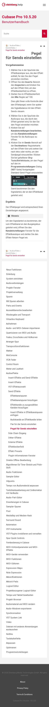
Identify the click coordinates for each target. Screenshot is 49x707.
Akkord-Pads (12, 581)
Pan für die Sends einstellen (23, 424)
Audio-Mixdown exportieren (18, 608)
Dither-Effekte (14, 437)
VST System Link (14, 617)
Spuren (9, 296)
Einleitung (10, 274)
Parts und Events (14, 305)
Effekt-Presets (15, 451)
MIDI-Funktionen (13, 559)
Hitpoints (10, 481)
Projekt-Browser (13, 599)
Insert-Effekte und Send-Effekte (23, 377)
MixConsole (11, 355)
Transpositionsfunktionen (17, 346)
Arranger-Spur (12, 341)
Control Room (12, 364)
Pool (8, 511)
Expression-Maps (14, 568)
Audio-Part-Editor (14, 497)
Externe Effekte (15, 442)
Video (8, 622)
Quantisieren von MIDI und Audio (21, 333)
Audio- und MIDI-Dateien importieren (23, 328)
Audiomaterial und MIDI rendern (20, 604)
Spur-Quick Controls (15, 538)
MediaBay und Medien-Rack (19, 515)
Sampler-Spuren (13, 506)
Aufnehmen (11, 324)
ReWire (9, 634)
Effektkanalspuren (18, 396)
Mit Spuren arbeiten (15, 301)
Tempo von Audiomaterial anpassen (22, 485)
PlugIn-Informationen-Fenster (21, 455)
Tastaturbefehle (13, 638)
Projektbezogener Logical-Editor (21, 590)
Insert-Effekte (14, 382)
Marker (9, 351)
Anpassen (10, 643)
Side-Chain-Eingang (17, 433)
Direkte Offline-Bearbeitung (18, 460)
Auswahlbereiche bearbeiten (19, 310)
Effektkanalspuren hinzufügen (24, 400)
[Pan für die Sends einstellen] (41, 46)
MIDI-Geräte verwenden (17, 554)
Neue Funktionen (13, 269)
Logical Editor (12, 586)
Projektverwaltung (14, 292)
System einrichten (14, 278)
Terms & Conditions (24, 694)
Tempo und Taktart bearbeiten (19, 595)
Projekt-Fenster (13, 288)
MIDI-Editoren (12, 563)
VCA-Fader (11, 360)
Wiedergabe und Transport (18, 314)
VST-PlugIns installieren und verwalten (23, 533)
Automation (11, 524)
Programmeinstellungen (17, 652)
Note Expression (13, 572)
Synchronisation (13, 613)
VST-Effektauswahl (17, 387)
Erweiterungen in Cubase (17, 502)
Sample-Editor (12, 476)
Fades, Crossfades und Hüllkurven (22, 337)
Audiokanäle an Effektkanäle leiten (26, 419)
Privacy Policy (22, 688)
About (22, 682)
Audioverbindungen (15, 283)
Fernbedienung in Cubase (17, 542)
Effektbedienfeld (16, 446)
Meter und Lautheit (14, 369)
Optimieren (11, 647)
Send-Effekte (10, 48)
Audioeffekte (15, 45)
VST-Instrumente (13, 529)
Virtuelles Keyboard (15, 319)
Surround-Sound (13, 520)
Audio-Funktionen (14, 472)
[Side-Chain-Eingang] (44, 46)
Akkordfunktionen (14, 577)
